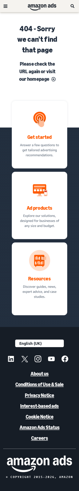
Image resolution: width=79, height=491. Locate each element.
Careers (39, 438)
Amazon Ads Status (40, 427)
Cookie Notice (40, 417)
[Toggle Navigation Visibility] (5, 6)
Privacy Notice (39, 395)
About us (40, 374)
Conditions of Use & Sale (39, 384)
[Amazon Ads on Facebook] (65, 359)
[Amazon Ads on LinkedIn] (11, 359)
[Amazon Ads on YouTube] (51, 359)
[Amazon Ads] (38, 6)
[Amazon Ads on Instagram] (38, 359)
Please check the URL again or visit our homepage (37, 71)
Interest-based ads (39, 406)
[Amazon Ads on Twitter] (24, 359)
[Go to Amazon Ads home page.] (39, 464)
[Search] (73, 6)
